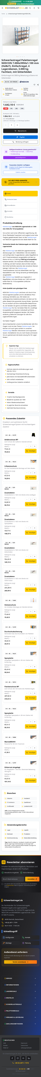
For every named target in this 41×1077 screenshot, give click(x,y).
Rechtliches (10, 217)
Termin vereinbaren (19, 962)
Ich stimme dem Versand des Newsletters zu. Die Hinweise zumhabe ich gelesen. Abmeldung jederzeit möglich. (20, 885)
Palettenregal (7, 226)
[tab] (20, 182)
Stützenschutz (10, 605)
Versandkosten (11, 205)
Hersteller (10, 211)
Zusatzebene (9, 493)
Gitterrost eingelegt (12, 767)
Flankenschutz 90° (11, 687)
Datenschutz (10, 885)
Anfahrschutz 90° (11, 440)
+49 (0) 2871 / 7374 (11, 922)
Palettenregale (14, 292)
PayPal (22, 137)
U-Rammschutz (10, 466)
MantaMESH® (10, 742)
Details (9, 193)
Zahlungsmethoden (26, 1048)
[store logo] (16, 8)
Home (3, 14)
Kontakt (5, 1045)
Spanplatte (8, 658)
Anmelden (31, 879)
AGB (4, 1043)
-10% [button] (5, 108)
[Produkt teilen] (38, 84)
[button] (17, 56)
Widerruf (5, 1048)
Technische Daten (12, 199)
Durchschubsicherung (13, 631)
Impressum (24, 1043)
